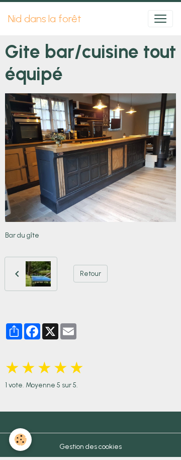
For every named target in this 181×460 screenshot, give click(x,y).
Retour (90, 273)
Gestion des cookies (90, 446)
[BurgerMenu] (160, 18)
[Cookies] (20, 439)
